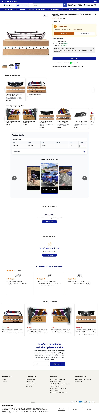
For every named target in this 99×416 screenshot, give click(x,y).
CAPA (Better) (60, 43)
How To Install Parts (55, 390)
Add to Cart (74, 58)
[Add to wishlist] (47, 16)
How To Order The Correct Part (58, 388)
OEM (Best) (60, 45)
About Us (4, 381)
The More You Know (55, 386)
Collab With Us (78, 381)
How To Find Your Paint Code (57, 379)
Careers (4, 379)
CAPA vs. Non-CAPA (55, 381)
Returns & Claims (8, 9)
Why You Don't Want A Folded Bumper (59, 383)
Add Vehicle (64, 33)
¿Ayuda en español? (31, 383)
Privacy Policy (8, 413)
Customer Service (30, 379)
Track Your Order (20, 9)
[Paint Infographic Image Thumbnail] (17, 66)
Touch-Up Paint (40, 9)
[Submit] (65, 5)
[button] (10, 283)
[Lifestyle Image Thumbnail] (11, 66)
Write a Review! (49, 255)
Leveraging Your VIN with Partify (58, 392)
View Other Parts (85, 33)
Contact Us (30, 9)
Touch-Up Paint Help (53, 9)
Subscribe (57, 364)
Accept (75, 409)
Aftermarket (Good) (60, 41)
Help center (14, 1)
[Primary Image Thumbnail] (5, 66)
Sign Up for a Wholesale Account (83, 379)
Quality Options (58, 38)
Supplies (63, 9)
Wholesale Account (74, 9)
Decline (89, 409)
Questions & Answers (49, 206)
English (95, 1)
